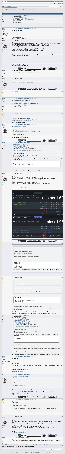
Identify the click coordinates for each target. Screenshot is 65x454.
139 (4, 12)
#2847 (62, 98)
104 (16, 444)
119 (34, 444)
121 (36, 444)
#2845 (62, 78)
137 (2, 12)
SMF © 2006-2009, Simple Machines (35, 452)
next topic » (62, 11)
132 (50, 444)
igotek (3, 28)
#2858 (62, 399)
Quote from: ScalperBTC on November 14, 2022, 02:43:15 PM (19, 126)
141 (6, 12)
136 (55, 444)
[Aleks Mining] (3, 21)
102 (14, 444)
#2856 (62, 356)
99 (10, 444)
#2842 (62, 28)
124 (40, 444)
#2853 (62, 243)
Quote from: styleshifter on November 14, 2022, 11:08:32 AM (19, 107)
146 (13, 12)
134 (52, 444)
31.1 (11, 6)
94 (6, 444)
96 (8, 444)
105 (17, 444)
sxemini (3, 105)
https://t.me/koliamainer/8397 (16, 238)
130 (47, 444)
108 (21, 444)
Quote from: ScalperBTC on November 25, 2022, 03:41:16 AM (19, 317)
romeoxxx (3, 437)
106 (19, 444)
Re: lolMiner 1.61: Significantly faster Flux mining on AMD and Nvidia (24, 28)
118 (33, 444)
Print (62, 12)
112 (26, 444)
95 (7, 444)
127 (44, 444)
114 (28, 444)
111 (25, 444)
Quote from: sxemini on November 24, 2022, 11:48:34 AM (20, 318)
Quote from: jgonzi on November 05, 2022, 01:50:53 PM (19, 17)
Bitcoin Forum (4, 9)
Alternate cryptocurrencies (10, 9)
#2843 (62, 40)
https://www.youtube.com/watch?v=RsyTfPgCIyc (28, 19)
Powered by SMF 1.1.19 (28, 452)
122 (38, 444)
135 (53, 444)
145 (12, 12)
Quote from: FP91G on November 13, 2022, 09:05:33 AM (20, 127)
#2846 (62, 91)
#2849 (62, 113)
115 (29, 444)
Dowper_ (3, 15)
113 (27, 444)
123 (39, 444)
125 (41, 444)
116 (30, 444)
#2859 (62, 416)
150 (18, 12)
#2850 (62, 124)
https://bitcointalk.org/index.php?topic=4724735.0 (19, 59)
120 (35, 444)
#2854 (62, 277)
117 (32, 444)
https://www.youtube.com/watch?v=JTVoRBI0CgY (43, 24)
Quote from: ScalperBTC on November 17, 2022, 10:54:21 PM (21, 319)
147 (14, 12)
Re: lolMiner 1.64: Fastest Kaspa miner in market (21, 437)
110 (23, 444)
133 (51, 444)
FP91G (3, 39)
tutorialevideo (4, 356)
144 (10, 12)
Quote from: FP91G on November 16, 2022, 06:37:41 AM (19, 144)
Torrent (13, 6)
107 (20, 444)
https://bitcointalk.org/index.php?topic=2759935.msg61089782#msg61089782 (23, 120)
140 (5, 12)
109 (22, 444)
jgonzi (3, 315)
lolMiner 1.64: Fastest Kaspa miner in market (27, 9)
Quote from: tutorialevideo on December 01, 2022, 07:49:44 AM (20, 376)
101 (13, 444)
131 (49, 444)
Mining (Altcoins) (17, 9)
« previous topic (57, 445)
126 (42, 444)
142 (8, 12)
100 (11, 444)
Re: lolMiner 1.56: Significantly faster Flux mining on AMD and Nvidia (24, 15)
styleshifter (3, 98)
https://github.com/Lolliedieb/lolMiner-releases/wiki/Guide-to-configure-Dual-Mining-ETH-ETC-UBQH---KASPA (26, 119)
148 (15, 12)
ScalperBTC (4, 70)
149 (17, 12)
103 (15, 444)
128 (45, 444)
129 (46, 444)
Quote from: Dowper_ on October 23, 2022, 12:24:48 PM (20, 18)
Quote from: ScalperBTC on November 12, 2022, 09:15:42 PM (21, 128)
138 (3, 12)
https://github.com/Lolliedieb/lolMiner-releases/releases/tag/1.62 (21, 57)
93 (5, 444)
